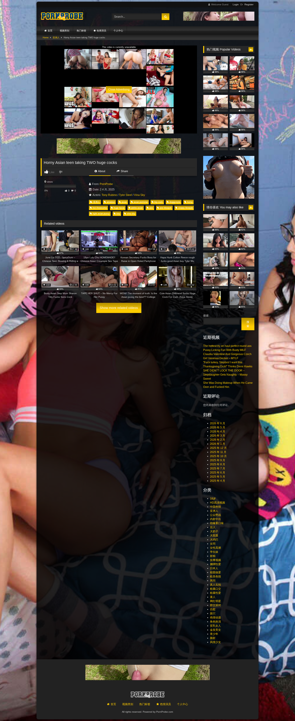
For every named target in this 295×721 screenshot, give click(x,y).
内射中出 (215, 519)
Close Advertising (119, 89)
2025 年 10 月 (218, 456)
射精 (212, 556)
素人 (212, 597)
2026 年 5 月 (217, 427)
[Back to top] (284, 710)
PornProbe (106, 184)
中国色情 (215, 506)
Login (236, 4)
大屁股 (214, 535)
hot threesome (100, 207)
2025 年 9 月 (217, 460)
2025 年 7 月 (217, 468)
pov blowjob (165, 207)
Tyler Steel (125, 194)
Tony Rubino (109, 194)
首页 (50, 30)
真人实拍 (215, 584)
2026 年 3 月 (217, 435)
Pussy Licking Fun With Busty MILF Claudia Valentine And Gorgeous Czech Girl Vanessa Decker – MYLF (227, 354)
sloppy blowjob (185, 207)
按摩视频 (215, 560)
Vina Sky (139, 194)
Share (124, 171)
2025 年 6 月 (217, 472)
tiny (118, 213)
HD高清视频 (217, 502)
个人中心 (118, 30)
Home (45, 37)
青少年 (214, 633)
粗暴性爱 (215, 592)
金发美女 (215, 629)
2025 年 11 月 (218, 452)
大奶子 (214, 531)
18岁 (213, 498)
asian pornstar (141, 202)
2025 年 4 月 (217, 480)
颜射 (212, 638)
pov (151, 207)
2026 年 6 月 (217, 423)
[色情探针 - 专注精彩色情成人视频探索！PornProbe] (62, 17)
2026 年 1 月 (217, 443)
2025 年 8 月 (217, 464)
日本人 (214, 568)
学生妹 (214, 551)
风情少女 (215, 642)
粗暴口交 (215, 588)
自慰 (212, 609)
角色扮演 (215, 621)
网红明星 (215, 601)
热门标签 (81, 30)
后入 (212, 527)
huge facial (119, 207)
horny (190, 202)
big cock (158, 202)
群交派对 (215, 605)
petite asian (137, 207)
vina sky (131, 213)
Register (249, 4)
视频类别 (64, 30)
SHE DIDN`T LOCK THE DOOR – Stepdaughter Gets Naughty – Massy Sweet (225, 374)
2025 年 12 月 (218, 447)
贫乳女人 (215, 625)
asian (124, 202)
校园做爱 (215, 572)
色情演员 (101, 30)
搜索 (206, 315)
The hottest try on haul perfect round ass (227, 345)
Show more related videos (119, 308)
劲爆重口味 (217, 523)
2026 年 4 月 (217, 431)
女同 (212, 543)
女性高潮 (215, 547)
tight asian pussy (101, 213)
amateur (111, 202)
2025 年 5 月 (217, 476)
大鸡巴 (214, 539)
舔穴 (212, 613)
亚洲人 (56, 37)
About (101, 171)
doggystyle (175, 202)
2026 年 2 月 (217, 439)
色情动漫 (215, 617)
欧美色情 (215, 576)
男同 (212, 580)
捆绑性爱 (215, 564)
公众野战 (215, 514)
